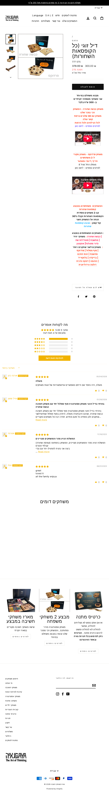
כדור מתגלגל (92, 243)
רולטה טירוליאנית (88, 264)
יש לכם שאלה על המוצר (88, 287)
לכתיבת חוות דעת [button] (54, 358)
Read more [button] (41, 419)
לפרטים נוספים (54, 643)
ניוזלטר (8, 736)
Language (37, 15)
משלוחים (45, 21)
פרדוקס (80, 250)
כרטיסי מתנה (10, 714)
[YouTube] (68, 694)
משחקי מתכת (11, 701)
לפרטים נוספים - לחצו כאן (88, 168)
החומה (93, 261)
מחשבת (94, 240)
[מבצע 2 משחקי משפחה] (54, 600)
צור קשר (56, 21)
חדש (57, 15)
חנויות (7, 718)
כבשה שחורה (93, 236)
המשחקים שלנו (69, 21)
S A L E (49, 15)
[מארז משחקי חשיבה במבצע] (20, 600)
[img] (42, 377)
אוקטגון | (81, 243)
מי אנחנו (8, 683)
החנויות (35, 21)
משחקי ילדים (10, 705)
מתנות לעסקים (69, 15)
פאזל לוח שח (82, 240)
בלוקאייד (82, 257)
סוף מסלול (91, 250)
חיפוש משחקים (11, 679)
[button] (39, 339)
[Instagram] (57, 694)
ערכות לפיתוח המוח (13, 692)
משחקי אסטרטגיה (12, 696)
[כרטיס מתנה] (88, 600)
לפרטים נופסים (21, 637)
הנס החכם (82, 254)
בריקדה (93, 257)
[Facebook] (62, 694)
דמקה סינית (82, 261)
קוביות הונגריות (11, 709)
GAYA (75, 41)
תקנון (7, 723)
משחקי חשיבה (11, 687)
